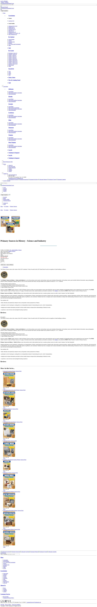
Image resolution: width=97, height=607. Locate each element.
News (4, 588)
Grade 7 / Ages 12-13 (12, 62)
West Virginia (12, 142)
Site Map (2, 604)
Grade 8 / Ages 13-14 (12, 63)
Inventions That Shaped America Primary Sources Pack (14, 459)
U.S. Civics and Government (14, 44)
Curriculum (11, 15)
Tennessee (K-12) (12, 32)
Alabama (10, 89)
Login (4, 187)
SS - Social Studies (14, 250)
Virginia (10, 135)
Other (9, 45)
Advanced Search (4, 7)
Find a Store (11, 77)
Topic (9, 72)
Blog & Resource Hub (8, 161)
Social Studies (11, 39)
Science (10, 40)
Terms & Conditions (16, 604)
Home (4, 198)
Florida (10, 96)
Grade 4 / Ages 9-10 (12, 59)
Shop (4, 13)
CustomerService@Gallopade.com (15, 178)
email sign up (3, 552)
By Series (6, 206)
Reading (10, 43)
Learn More (10, 91)
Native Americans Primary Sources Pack (11, 491)
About (4, 164)
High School (11, 65)
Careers (10, 171)
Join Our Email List (12, 174)
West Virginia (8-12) (12, 34)
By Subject (11, 37)
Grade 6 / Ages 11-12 (12, 61)
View (4, 388)
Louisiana (11, 112)
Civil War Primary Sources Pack (10, 440)
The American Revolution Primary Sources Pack (13, 510)
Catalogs (10, 170)
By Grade (11, 50)
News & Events (11, 166)
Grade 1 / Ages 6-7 (12, 55)
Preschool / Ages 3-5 (12, 53)
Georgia (10, 104)
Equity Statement (12, 167)
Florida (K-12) (11, 27)
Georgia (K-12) (11, 28)
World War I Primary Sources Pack (10, 472)
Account (5, 188)
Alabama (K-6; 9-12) (12, 26)
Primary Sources (13, 206)
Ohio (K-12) (11, 30)
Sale (9, 48)
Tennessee (11, 127)
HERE (56, 290)
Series (9, 73)
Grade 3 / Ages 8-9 (12, 57)
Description (5, 267)
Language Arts (11, 41)
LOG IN (5, 583)
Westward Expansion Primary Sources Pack (12, 371)
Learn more (5, 573)
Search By (11, 68)
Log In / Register (4, 1)
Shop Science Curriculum (13, 107)
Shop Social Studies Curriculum (15, 92)
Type (9, 71)
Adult (9, 66)
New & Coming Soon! (14, 80)
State (9, 74)
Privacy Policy (8, 604)
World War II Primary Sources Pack (10, 408)
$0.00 (6, 2)
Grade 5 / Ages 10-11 (12, 60)
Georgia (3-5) (11, 20)
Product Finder (6, 199)
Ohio (9, 120)
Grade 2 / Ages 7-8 (12, 56)
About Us (10, 165)
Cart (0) (4, 191)
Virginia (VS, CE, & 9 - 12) (14, 33)
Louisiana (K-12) (12, 29)
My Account (5, 596)
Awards (10, 168)
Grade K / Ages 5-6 (12, 54)
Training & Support (13, 152)
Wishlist (4, 190)
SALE (4, 568)
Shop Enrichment (12, 94)
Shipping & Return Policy (8, 597)
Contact (2, 2)
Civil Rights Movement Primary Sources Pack (12, 422)
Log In (10, 150)
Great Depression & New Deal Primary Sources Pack (14, 390)
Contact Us (5, 173)
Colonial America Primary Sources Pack (11, 529)
